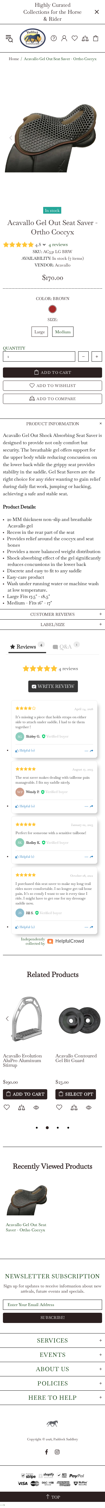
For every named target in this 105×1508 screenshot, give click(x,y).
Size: (52, 319)
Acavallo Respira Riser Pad (64, 1058)
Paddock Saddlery (33, 38)
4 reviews (58, 244)
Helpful (24, 750)
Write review (55, 686)
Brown (52, 309)
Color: (52, 298)
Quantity (14, 348)
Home (14, 59)
